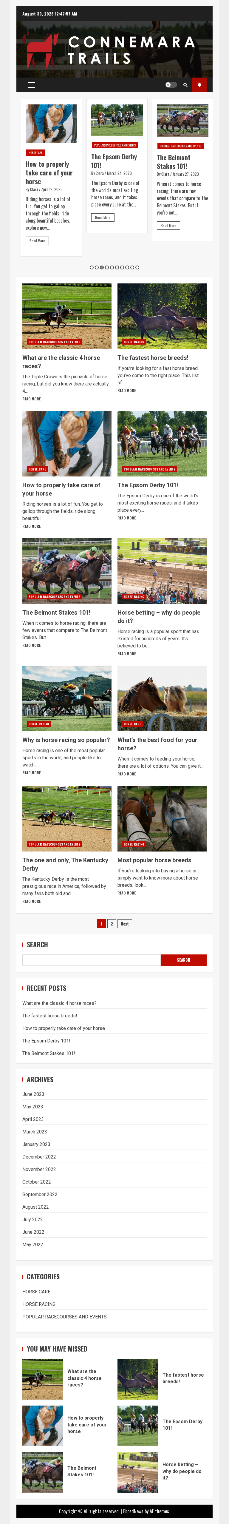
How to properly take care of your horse (49, 172)
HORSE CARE (35, 152)
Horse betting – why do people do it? (162, 571)
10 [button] (137, 267)
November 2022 (39, 1169)
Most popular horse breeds (162, 819)
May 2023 (32, 1107)
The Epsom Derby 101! (114, 161)
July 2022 (32, 1219)
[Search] (185, 84)
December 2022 (39, 1157)
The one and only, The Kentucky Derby (67, 819)
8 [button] (127, 267)
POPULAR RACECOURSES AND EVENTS (115, 145)
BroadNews (133, 1511)
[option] (51, 177)
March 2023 (34, 1132)
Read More (37, 240)
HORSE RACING (134, 342)
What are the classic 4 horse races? (67, 316)
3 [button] (102, 267)
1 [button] (92, 267)
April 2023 (33, 1119)
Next (125, 923)
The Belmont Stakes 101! (174, 161)
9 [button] (132, 267)
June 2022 (33, 1232)
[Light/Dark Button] (171, 85)
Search (37, 944)
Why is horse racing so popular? (67, 698)
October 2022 (36, 1182)
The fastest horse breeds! (162, 316)
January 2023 (36, 1144)
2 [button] (97, 267)
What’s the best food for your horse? (162, 698)
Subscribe (199, 85)
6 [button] (117, 267)
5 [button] (112, 267)
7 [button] (122, 267)
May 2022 (32, 1244)
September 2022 (40, 1194)
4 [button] (107, 267)
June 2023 (33, 1094)
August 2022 (35, 1207)
